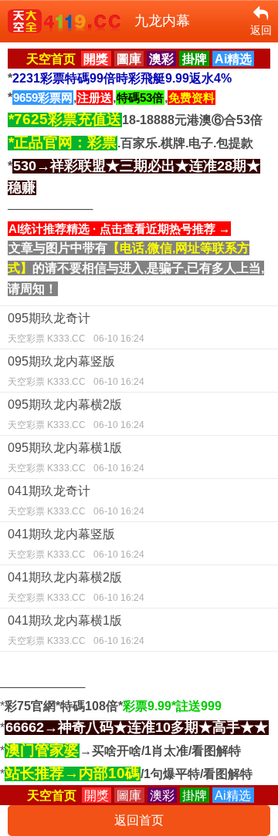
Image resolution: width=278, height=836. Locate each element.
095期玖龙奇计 (76, 328)
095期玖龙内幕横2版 (76, 414)
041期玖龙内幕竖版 (76, 544)
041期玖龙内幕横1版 (76, 630)
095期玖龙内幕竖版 (76, 371)
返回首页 (139, 820)
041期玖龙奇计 (76, 500)
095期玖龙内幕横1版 (76, 457)
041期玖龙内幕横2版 (76, 587)
